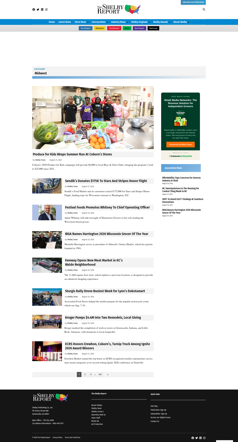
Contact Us (155, 421)
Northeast (139, 28)
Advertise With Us (98, 415)
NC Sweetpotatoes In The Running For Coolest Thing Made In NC (180, 190)
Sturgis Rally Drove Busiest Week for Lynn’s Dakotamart (105, 291)
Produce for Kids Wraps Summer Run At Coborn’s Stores (72, 154)
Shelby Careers (97, 411)
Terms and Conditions (72, 437)
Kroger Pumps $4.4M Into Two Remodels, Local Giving (103, 317)
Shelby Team (40, 160)
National (153, 28)
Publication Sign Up (158, 410)
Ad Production (97, 424)
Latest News (65, 21)
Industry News (118, 21)
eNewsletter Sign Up (159, 414)
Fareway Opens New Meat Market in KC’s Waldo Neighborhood (94, 262)
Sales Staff (95, 418)
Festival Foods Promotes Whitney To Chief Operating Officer (107, 207)
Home (52, 21)
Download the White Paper (180, 145)
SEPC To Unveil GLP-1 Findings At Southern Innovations (182, 200)
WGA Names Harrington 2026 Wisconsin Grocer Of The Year (106, 234)
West (127, 28)
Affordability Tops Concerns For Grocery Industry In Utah (181, 179)
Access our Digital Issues (161, 417)
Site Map (154, 406)
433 (100, 374)
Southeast (85, 28)
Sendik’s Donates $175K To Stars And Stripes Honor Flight (106, 181)
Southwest (114, 28)
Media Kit (95, 421)
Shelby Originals (139, 21)
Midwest (100, 28)
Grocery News (99, 21)
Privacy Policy (57, 437)
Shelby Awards (160, 21)
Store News (80, 21)
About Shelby (180, 21)
